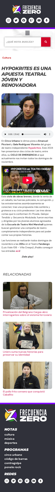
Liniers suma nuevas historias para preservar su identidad (23, 353)
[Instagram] (8, 20)
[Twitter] (16, 20)
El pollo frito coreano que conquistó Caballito (24, 393)
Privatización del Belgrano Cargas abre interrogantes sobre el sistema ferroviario (27, 313)
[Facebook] (24, 20)
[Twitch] (31, 20)
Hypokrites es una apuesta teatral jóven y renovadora (26, 77)
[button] (27, 33)
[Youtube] (39, 20)
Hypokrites (34, 147)
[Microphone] (46, 20)
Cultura (6, 57)
